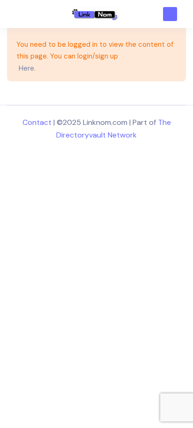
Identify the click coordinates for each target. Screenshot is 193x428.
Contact (37, 122)
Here (26, 68)
